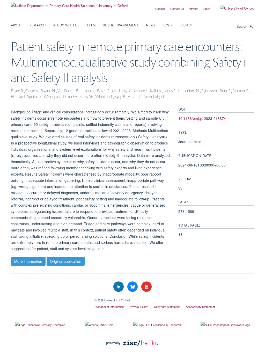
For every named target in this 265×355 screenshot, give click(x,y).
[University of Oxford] (233, 8)
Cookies (160, 8)
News (150, 24)
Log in (206, 8)
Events (186, 24)
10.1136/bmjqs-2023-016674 (202, 118)
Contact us (177, 8)
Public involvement (120, 24)
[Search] (251, 26)
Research (38, 24)
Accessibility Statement (200, 307)
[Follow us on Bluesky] (133, 286)
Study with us (66, 24)
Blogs (167, 24)
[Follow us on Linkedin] (119, 286)
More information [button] (28, 261)
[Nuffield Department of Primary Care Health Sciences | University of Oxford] (69, 3)
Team (91, 24)
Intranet (193, 8)
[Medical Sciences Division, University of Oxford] (49, 298)
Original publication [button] (65, 261)
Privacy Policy (139, 307)
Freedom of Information (109, 307)
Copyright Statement (167, 307)
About (16, 24)
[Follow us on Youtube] (146, 286)
